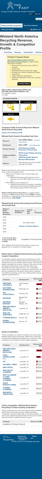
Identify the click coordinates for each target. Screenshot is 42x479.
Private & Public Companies (11, 25)
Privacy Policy (8, 440)
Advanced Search (7, 29)
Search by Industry (31, 25)
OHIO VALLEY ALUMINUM (8, 371)
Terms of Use (22, 438)
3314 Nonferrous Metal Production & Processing (28, 149)
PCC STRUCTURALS (8, 293)
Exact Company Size (34, 145)
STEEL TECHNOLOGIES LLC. (9, 356)
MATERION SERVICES (7, 303)
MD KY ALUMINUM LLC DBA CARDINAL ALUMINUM (9, 377)
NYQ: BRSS (16, 198)
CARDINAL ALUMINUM (7, 388)
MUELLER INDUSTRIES (7, 314)
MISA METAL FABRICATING (8, 393)
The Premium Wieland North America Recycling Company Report (20, 61)
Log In (30, 14)
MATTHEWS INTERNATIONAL (9, 289)
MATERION (7, 298)
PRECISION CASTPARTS (7, 284)
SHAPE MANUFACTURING (9, 384)
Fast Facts (8, 52)
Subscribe (38, 14)
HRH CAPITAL (8, 367)
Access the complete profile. (12, 132)
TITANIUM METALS (10, 318)
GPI (4, 361)
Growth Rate (28, 52)
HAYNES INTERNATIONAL (9, 321)
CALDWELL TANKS (10, 364)
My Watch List (35, 29)
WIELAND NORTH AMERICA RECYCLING (9, 308)
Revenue (18, 52)
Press (34, 436)
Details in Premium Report (28, 226)
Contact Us (22, 436)
